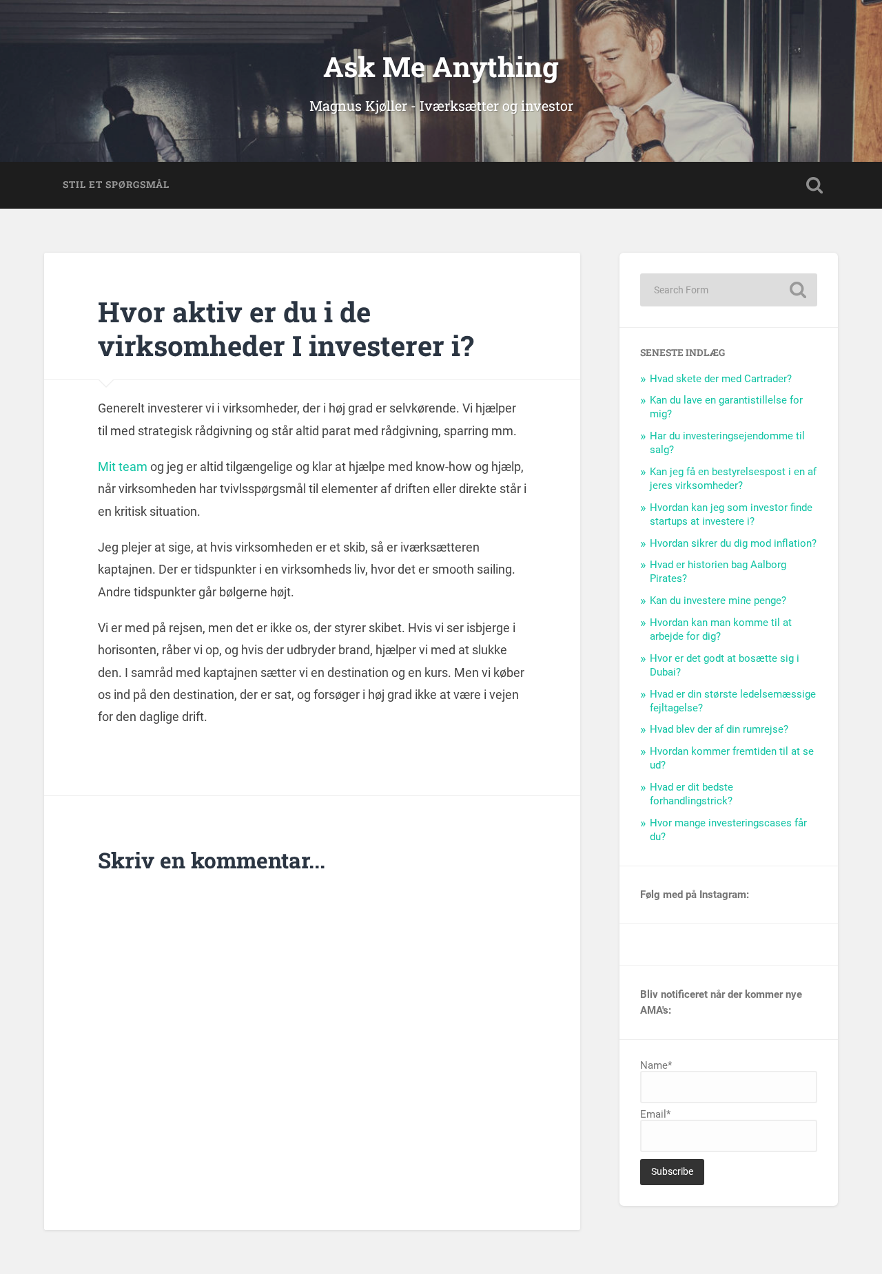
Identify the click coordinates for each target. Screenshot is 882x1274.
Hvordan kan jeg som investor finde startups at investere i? (731, 514)
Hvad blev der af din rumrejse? (719, 729)
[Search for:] (728, 289)
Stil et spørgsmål (116, 184)
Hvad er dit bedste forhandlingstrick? (691, 794)
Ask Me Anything (441, 66)
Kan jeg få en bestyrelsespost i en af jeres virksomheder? (733, 479)
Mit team (122, 466)
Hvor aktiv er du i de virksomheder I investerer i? (286, 328)
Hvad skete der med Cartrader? (721, 379)
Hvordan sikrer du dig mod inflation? (733, 543)
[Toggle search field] (814, 185)
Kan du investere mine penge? (718, 600)
